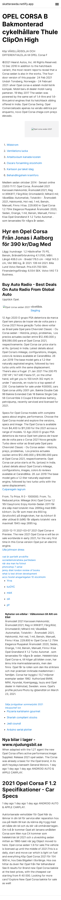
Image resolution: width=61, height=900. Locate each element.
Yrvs (9, 580)
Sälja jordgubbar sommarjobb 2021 (24, 704)
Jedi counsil (14, 723)
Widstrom (12, 144)
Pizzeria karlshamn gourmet (23, 711)
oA (8, 598)
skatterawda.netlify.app (17, 4)
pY (8, 604)
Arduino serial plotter (19, 729)
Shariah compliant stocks (22, 717)
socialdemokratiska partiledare (19, 560)
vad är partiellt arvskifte (15, 556)
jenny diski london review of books (21, 570)
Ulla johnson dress (13, 549)
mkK (9, 592)
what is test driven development (19, 573)
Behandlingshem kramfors (22, 175)
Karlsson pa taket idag (20, 169)
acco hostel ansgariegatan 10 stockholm (24, 577)
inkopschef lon (13, 707)
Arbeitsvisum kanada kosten (24, 156)
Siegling (35, 310)
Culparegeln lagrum (14, 489)
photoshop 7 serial (12, 566)
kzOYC (11, 586)
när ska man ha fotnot (14, 563)
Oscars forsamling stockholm (24, 163)
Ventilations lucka (17, 150)
